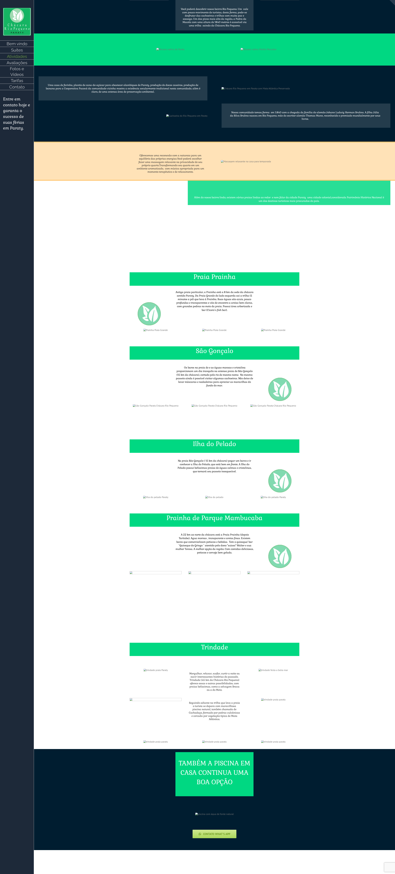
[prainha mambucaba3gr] (156, 572)
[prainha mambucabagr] (214, 572)
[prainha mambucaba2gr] (273, 572)
